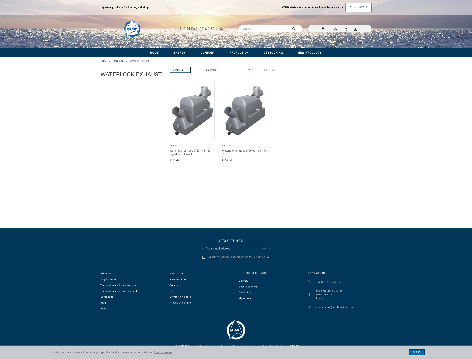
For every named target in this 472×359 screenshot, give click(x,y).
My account (246, 298)
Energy (174, 291)
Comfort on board (180, 296)
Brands (174, 285)
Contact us (106, 296)
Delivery (243, 280)
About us (105, 273)
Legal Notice (108, 279)
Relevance (210, 69)
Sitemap (105, 308)
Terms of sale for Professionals (119, 291)
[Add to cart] (187, 125)
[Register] (323, 28)
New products (178, 279)
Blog (103, 302)
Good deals (177, 273)
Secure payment (248, 286)
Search (297, 28)
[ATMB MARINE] (132, 29)
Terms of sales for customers (118, 285)
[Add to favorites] (196, 125)
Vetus (174, 145)
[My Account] (336, 28)
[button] (177, 125)
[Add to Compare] (207, 125)
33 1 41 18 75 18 (358, 7)
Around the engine (181, 302)
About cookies (163, 352)
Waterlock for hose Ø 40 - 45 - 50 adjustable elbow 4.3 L (190, 152)
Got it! (416, 352)
